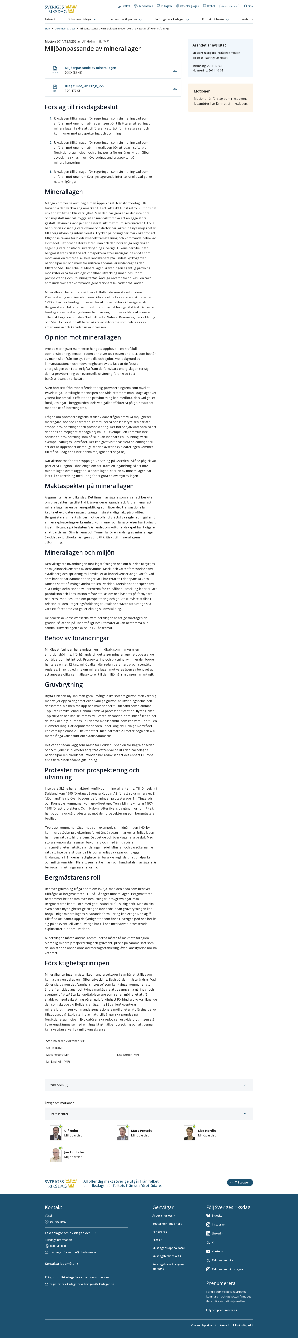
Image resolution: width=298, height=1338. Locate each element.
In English (166, 6)
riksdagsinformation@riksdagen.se (73, 1252)
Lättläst (126, 6)
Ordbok (211, 6)
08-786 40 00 (58, 1222)
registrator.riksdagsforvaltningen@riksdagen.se (82, 1284)
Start (47, 28)
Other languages (189, 6)
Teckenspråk (146, 6)
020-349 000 (58, 1246)
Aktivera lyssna (229, 6)
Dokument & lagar (64, 28)
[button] (82, 19)
